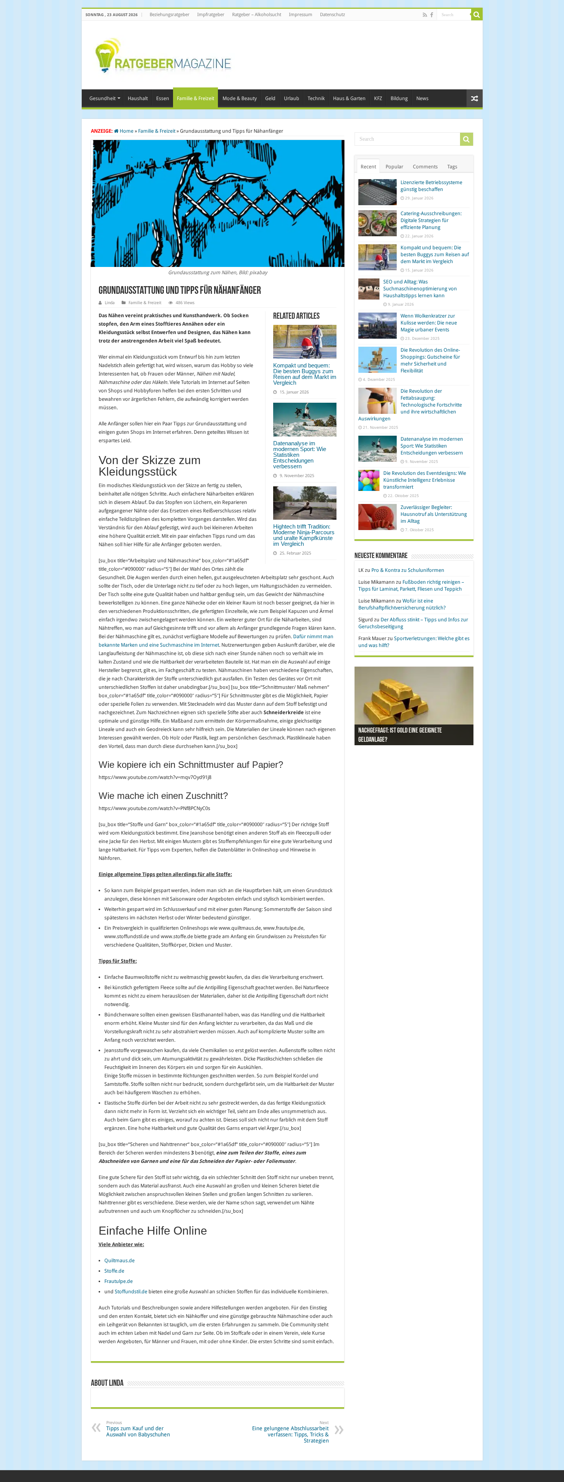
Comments (425, 167)
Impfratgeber (210, 14)
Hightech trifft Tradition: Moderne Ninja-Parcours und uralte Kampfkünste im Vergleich (304, 535)
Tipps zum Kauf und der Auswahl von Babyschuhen (138, 1429)
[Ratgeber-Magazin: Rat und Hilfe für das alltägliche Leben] (162, 53)
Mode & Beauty (240, 98)
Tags (452, 167)
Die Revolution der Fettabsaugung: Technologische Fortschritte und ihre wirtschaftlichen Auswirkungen (410, 405)
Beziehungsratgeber (170, 14)
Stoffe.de (114, 1271)
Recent (368, 167)
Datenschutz (332, 14)
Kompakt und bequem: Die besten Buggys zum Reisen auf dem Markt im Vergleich (304, 374)
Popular (394, 167)
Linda (110, 302)
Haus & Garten (349, 98)
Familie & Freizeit (195, 98)
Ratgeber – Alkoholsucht (256, 14)
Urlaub (291, 98)
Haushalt (138, 98)
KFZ (378, 98)
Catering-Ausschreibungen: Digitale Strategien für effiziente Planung (431, 220)
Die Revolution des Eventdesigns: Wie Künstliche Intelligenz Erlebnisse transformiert (424, 480)
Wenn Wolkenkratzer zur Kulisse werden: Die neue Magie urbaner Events (429, 323)
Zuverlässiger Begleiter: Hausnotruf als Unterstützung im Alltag (434, 514)
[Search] (477, 14)
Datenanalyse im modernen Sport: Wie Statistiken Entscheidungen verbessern (432, 446)
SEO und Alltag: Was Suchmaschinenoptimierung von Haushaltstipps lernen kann (420, 288)
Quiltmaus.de (119, 1260)
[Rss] (425, 15)
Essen (162, 98)
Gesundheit (102, 98)
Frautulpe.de (118, 1281)
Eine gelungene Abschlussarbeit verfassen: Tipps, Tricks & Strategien (290, 1432)
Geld (270, 98)
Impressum (300, 14)
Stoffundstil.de (131, 1291)
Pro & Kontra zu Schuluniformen (407, 570)
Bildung (399, 98)
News (422, 98)
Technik (316, 98)
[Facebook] (431, 15)
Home (126, 131)
